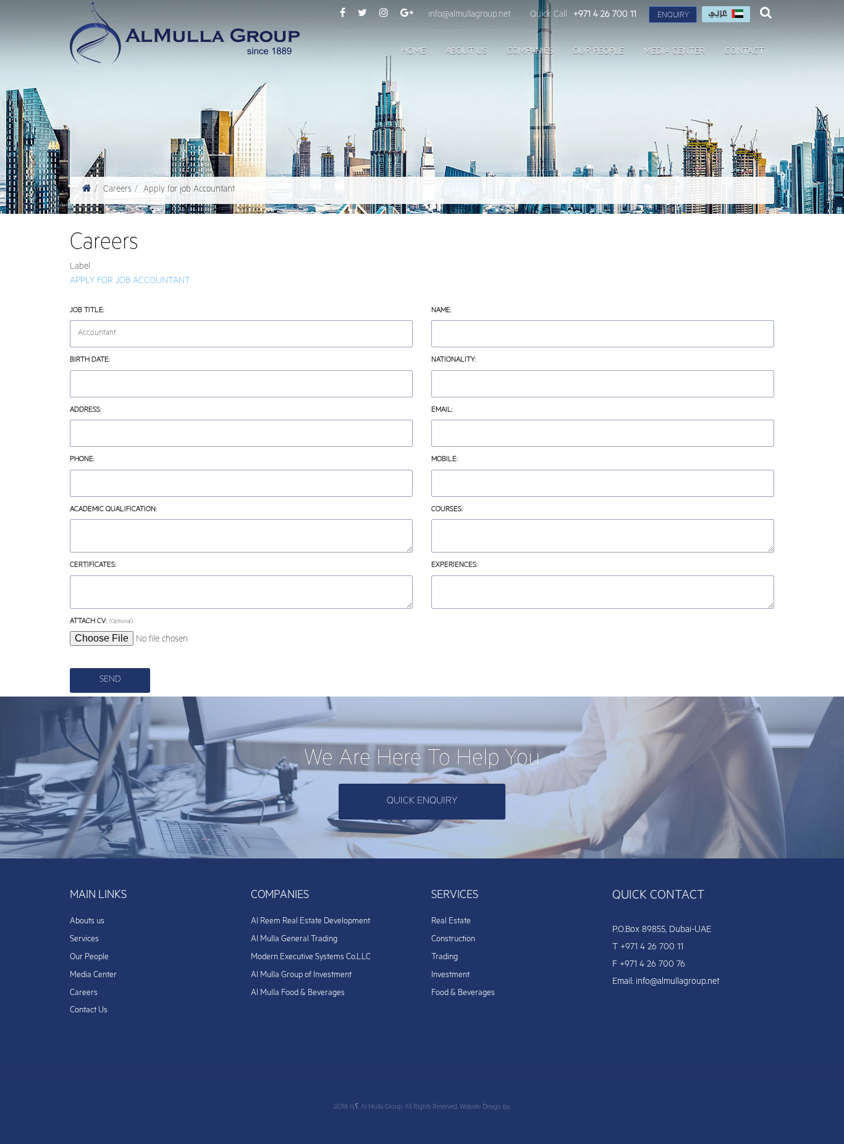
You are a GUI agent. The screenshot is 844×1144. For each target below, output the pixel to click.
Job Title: (106, 310)
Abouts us (87, 921)
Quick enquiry (422, 801)
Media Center (674, 52)
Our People (598, 52)
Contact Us (89, 1010)
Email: (442, 411)
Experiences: (473, 565)
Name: (460, 310)
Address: (104, 410)
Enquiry (673, 16)
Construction (453, 939)
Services (84, 939)
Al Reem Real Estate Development (310, 921)
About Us (466, 52)
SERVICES (454, 896)
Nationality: (472, 360)
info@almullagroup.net (469, 15)
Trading (444, 957)
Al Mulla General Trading (294, 939)
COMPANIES (280, 896)
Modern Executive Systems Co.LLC (311, 957)
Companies (530, 52)
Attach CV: (88, 622)
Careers (117, 190)
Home (413, 52)
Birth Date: (109, 360)
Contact (744, 52)
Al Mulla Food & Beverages (298, 993)
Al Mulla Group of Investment (301, 975)
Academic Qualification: (132, 509)
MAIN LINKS (98, 896)
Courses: (465, 509)
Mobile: (463, 459)
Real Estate (451, 921)
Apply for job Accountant (189, 190)
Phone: (82, 460)
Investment (450, 975)
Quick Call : (583, 15)
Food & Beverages (463, 993)
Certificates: (112, 565)
